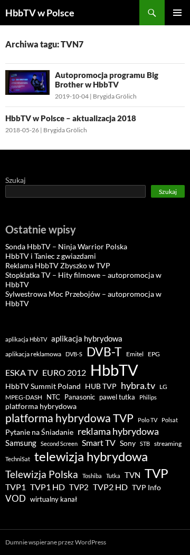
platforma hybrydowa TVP (69, 418)
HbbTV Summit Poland (43, 386)
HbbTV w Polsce (39, 12)
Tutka (113, 475)
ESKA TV (21, 372)
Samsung (20, 442)
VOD (15, 498)
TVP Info (146, 487)
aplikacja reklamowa (33, 354)
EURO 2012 (64, 372)
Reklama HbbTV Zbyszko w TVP (57, 265)
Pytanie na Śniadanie (39, 432)
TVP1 (15, 487)
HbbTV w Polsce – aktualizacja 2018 (70, 118)
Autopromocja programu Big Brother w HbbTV (106, 79)
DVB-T (104, 351)
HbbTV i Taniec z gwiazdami (50, 255)
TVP (156, 473)
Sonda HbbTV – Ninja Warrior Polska (66, 246)
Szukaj (15, 180)
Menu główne (177, 12)
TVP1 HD (47, 487)
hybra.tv (138, 385)
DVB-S (73, 353)
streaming (168, 443)
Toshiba (92, 475)
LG (163, 387)
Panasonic (79, 397)
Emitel (135, 354)
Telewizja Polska (41, 474)
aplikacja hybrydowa (86, 338)
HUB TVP (101, 386)
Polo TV (147, 419)
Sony (128, 443)
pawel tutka (117, 397)
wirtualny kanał (53, 499)
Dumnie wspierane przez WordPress (55, 542)
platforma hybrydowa (41, 406)
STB (145, 443)
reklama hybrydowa (118, 431)
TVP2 (79, 487)
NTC (53, 397)
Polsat (170, 419)
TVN (132, 475)
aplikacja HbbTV (26, 339)
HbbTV (114, 370)
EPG (154, 354)
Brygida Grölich (115, 96)
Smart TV (99, 442)
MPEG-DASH (23, 397)
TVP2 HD (110, 487)
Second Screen (59, 443)
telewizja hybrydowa (91, 456)
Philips (148, 397)
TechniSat (17, 458)
